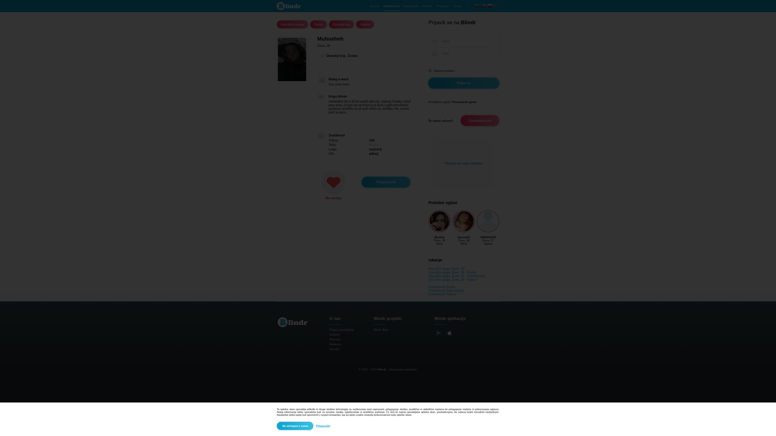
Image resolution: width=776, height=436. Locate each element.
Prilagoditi (323, 426)
